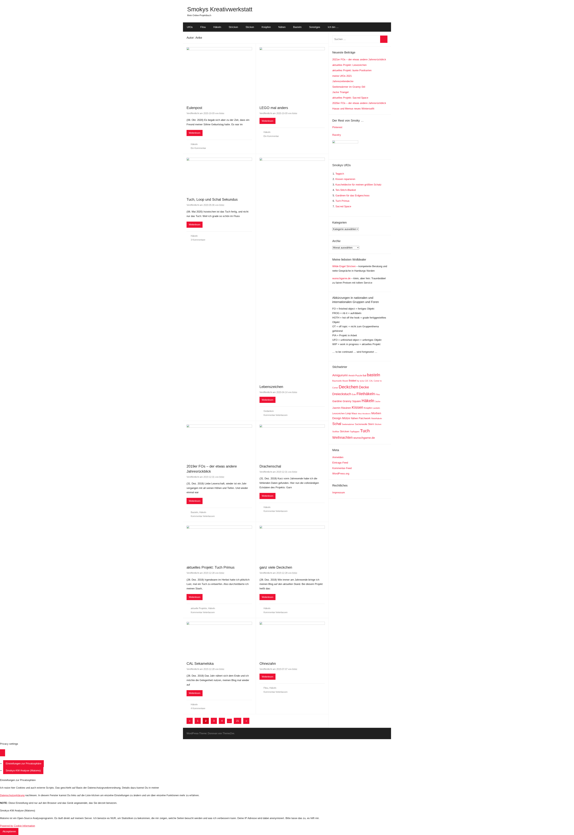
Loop (348, 413)
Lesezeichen (338, 413)
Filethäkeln (366, 394)
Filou (203, 27)
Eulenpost (194, 108)
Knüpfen (266, 27)
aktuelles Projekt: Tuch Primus (211, 567)
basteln (373, 375)
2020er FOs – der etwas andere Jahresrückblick (359, 103)
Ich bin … (333, 27)
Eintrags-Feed (340, 462)
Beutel (345, 381)
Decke (364, 387)
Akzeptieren (9, 831)
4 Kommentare (198, 708)
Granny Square (352, 401)
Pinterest (337, 127)
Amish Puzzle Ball (357, 375)
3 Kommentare (198, 239)
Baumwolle (337, 381)
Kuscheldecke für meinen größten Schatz (358, 184)
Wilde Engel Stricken (344, 266)
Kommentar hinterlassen (275, 415)
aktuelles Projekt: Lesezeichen (349, 65)
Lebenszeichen (271, 387)
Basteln (297, 27)
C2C (366, 381)
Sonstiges (314, 27)
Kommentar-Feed (342, 468)
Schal (336, 424)
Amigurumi (340, 375)
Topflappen (354, 431)
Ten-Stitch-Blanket (345, 190)
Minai (360, 414)
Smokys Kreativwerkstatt (219, 9)
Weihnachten (342, 437)
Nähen (282, 27)
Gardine (337, 401)
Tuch (365, 430)
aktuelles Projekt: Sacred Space (350, 97)
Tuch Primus (342, 200)
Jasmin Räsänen (341, 407)
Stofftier (335, 431)
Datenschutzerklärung (12, 795)
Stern (371, 424)
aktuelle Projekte (199, 608)
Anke (221, 113)
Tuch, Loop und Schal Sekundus (212, 199)
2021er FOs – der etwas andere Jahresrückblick (359, 59)
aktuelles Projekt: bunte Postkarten (351, 70)
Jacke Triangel (340, 92)
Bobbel (352, 380)
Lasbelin (376, 408)
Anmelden (337, 457)
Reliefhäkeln (376, 418)
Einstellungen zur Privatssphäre (23, 763)
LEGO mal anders (273, 108)
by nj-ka (360, 381)
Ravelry (336, 134)
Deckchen (348, 386)
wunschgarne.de (341, 278)
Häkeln (217, 27)
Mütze (346, 418)
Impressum (338, 492)
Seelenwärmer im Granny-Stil (348, 86)
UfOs (190, 27)
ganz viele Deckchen (275, 567)
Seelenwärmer (348, 424)
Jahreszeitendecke (342, 81)
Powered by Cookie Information (17, 825)
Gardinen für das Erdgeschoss (352, 195)
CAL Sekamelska (200, 663)
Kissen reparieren (345, 179)
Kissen (357, 407)
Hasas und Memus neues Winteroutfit (353, 108)
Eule (354, 394)
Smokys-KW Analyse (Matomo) (23, 770)
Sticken (250, 27)
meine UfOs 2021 (342, 76)
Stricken (233, 27)
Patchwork (365, 418)
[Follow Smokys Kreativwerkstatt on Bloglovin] (345, 142)
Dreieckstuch (341, 394)
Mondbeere (366, 414)
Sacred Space (343, 206)
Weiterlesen (194, 133)
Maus (354, 413)
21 (237, 720)
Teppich (339, 173)
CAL (371, 381)
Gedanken (269, 411)
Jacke (377, 401)
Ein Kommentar (198, 148)
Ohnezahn (267, 663)
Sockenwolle (361, 424)
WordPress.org (340, 473)
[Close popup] (2, 752)
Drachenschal (270, 466)
